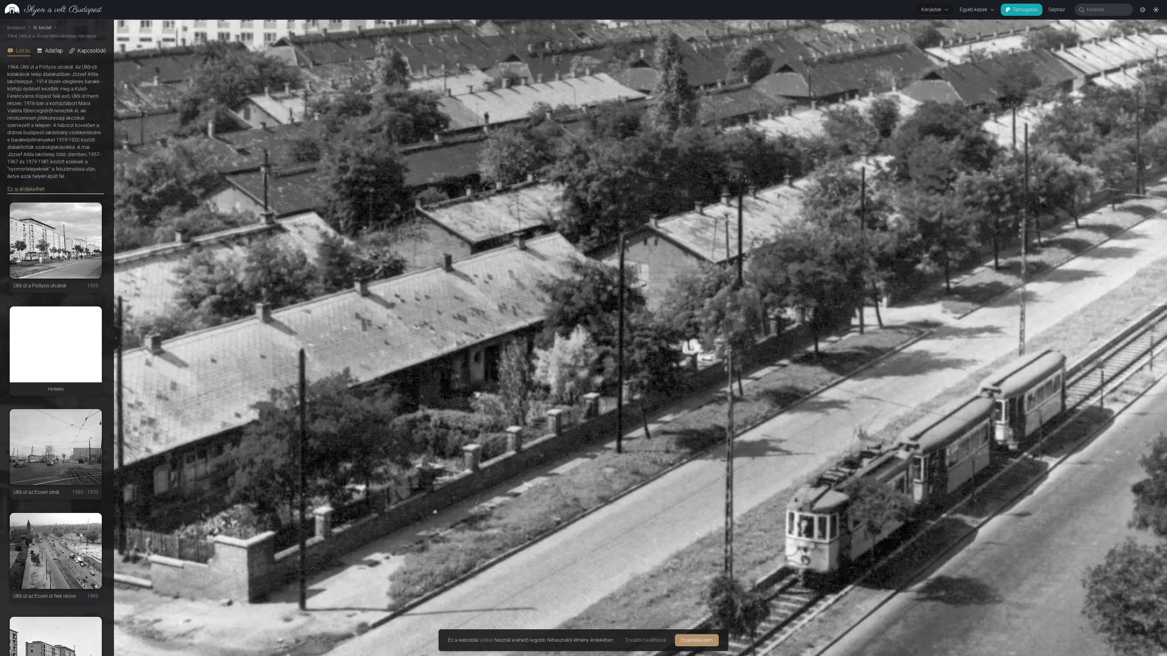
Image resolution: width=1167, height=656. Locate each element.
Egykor (1060, 24)
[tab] (20, 50)
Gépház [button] (1056, 9)
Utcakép (1099, 24)
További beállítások (645, 640)
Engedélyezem (697, 640)
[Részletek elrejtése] (115, 338)
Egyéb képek (973, 9)
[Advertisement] (56, 344)
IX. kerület (42, 27)
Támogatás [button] (1025, 9)
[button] (1143, 10)
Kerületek (931, 9)
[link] (51, 9)
